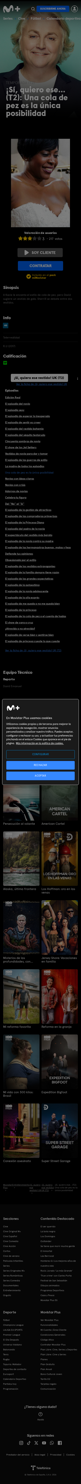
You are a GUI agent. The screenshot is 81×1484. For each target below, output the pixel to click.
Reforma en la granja (56, 1027)
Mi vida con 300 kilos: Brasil (18, 1094)
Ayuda (40, 1419)
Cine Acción (9, 1246)
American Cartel (53, 824)
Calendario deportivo (64, 18)
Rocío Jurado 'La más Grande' (56, 1270)
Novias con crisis (15, 484)
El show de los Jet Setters (20, 447)
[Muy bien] (39, 238)
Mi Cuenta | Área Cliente (53, 1330)
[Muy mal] (20, 238)
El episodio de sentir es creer (23, 422)
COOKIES (70, 1454)
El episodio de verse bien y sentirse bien (29, 634)
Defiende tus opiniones (19, 553)
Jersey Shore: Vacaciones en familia (59, 959)
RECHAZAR (40, 765)
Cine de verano (11, 1256)
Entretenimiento (12, 1290)
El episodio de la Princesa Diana (24, 522)
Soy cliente (44, 252)
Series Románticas (13, 1275)
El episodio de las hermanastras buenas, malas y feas (38, 547)
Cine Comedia (10, 1241)
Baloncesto (9, 1349)
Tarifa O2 (45, 1379)
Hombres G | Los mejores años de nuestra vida (58, 1263)
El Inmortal (46, 1251)
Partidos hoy (9, 1384)
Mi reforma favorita (17, 1027)
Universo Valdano (12, 1344)
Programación (10, 1388)
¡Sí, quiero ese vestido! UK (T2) (39, 378)
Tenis (5, 1354)
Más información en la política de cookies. (40, 743)
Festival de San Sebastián (53, 1280)
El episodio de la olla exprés (22, 597)
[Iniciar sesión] (74, 9)
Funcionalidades (49, 1325)
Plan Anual (46, 1369)
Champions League (13, 1325)
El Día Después (11, 1339)
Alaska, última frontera (19, 889)
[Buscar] (33, 9)
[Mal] (25, 238)
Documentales (10, 1285)
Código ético (47, 1339)
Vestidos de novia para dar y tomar (26, 453)
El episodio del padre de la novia (25, 528)
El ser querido (47, 1226)
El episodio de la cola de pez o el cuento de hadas (35, 616)
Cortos (6, 1251)
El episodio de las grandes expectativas (29, 578)
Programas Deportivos (52, 1290)
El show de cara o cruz (19, 622)
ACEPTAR (40, 775)
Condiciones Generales (52, 1334)
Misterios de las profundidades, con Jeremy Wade (16, 959)
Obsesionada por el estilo (20, 560)
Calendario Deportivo (14, 1379)
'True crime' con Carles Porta (56, 1275)
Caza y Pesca (47, 1295)
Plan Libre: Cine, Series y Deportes (58, 1349)
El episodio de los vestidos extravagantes (30, 566)
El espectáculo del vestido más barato (28, 535)
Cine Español (10, 1236)
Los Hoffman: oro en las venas (58, 890)
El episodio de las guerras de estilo (26, 460)
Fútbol (36, 18)
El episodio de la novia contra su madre (29, 541)
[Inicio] (11, 9)
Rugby (6, 1359)
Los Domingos (47, 1236)
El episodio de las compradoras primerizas (31, 516)
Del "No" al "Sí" (14, 503)
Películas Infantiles (13, 1261)
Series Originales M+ (14, 1270)
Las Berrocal (47, 1256)
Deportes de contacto (14, 1369)
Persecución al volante (19, 824)
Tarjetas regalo (48, 1384)
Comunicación (48, 1388)
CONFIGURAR (40, 754)
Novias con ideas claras (19, 478)
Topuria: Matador (12, 1364)
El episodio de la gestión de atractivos (28, 509)
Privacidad (55, 1454)
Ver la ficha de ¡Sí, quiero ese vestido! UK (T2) (33, 650)
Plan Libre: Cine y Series (53, 1354)
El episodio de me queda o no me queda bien (32, 603)
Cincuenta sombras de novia (22, 441)
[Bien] (34, 238)
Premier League (11, 1334)
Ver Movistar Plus (49, 1320)
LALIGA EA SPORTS (12, 1330)
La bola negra (47, 1231)
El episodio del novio (17, 403)
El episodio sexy (14, 410)
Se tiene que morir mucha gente (57, 1246)
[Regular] (30, 238)
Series (8, 18)
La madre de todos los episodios (24, 466)
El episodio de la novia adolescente (26, 591)
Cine (21, 18)
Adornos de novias (16, 491)
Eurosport (8, 1374)
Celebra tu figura (15, 497)
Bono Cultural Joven (51, 1374)
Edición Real (12, 397)
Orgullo (7, 1295)
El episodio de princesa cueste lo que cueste (32, 641)
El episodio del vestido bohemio (24, 428)
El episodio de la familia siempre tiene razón (32, 572)
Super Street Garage (55, 1161)
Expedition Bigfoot (54, 1092)
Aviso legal (39, 1454)
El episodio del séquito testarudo (25, 435)
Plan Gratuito (47, 1364)
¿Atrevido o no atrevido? (20, 628)
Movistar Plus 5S (48, 1300)
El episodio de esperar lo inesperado (27, 416)
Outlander (46, 1241)
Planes (44, 1359)
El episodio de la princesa (20, 609)
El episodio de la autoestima (22, 585)
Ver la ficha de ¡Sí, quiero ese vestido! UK (41, 384)
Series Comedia (11, 1280)
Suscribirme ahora (53, 8)
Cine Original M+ (12, 1231)
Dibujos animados (49, 1285)
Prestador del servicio (17, 1454)
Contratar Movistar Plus (52, 1344)
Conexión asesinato (17, 1161)
